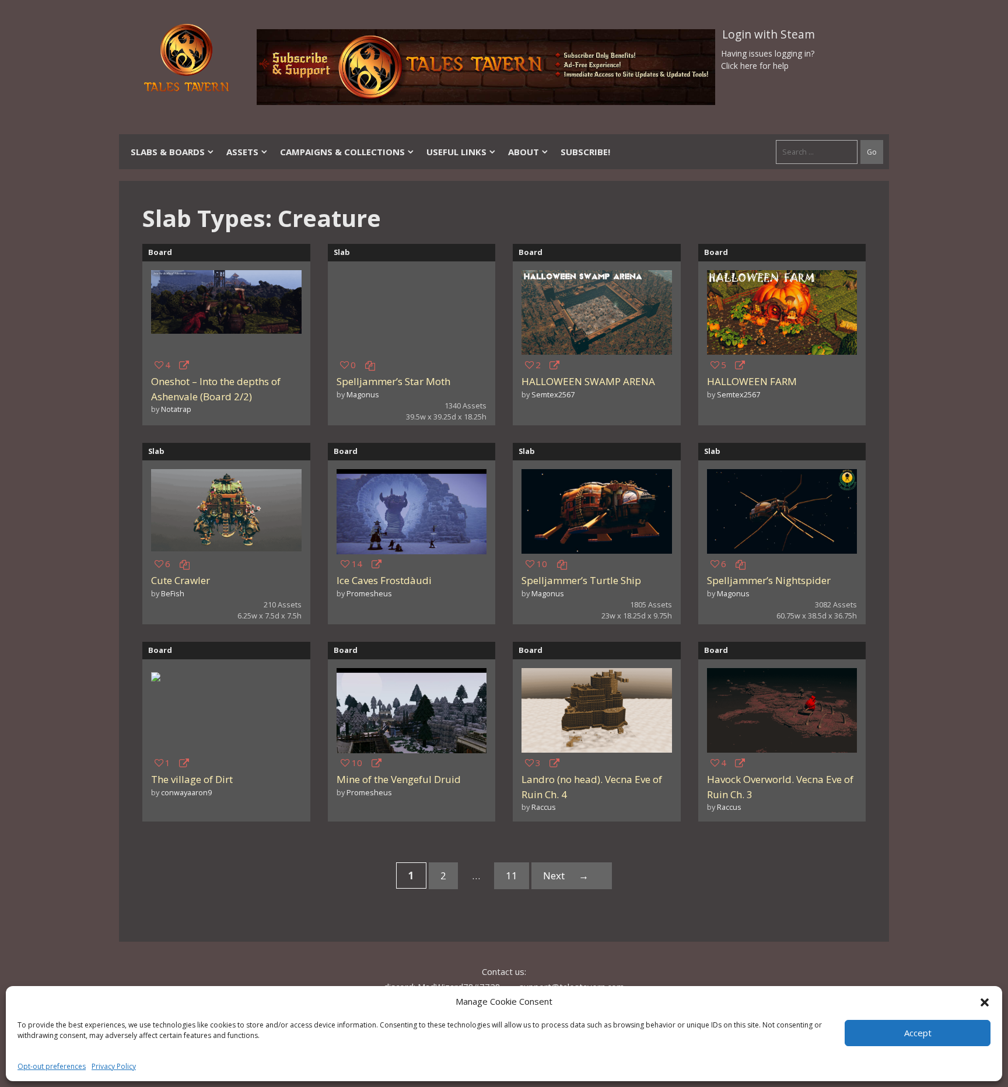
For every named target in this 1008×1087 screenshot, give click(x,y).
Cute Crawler (180, 580)
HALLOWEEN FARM (752, 381)
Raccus (543, 807)
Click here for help (755, 65)
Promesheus (369, 593)
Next (566, 875)
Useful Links (456, 152)
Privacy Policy (114, 1066)
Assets (242, 152)
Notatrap (176, 409)
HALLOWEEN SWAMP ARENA (588, 381)
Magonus (362, 394)
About (523, 152)
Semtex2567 (553, 394)
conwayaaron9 (186, 792)
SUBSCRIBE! (585, 152)
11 (517, 878)
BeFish (172, 593)
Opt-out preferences (52, 1066)
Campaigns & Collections (342, 152)
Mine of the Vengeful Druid (399, 779)
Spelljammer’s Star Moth (393, 381)
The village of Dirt (192, 779)
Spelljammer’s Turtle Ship (581, 580)
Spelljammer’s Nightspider (769, 580)
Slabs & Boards (168, 152)
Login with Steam (768, 34)
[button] (985, 1001)
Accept (918, 1033)
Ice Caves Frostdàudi (384, 580)
